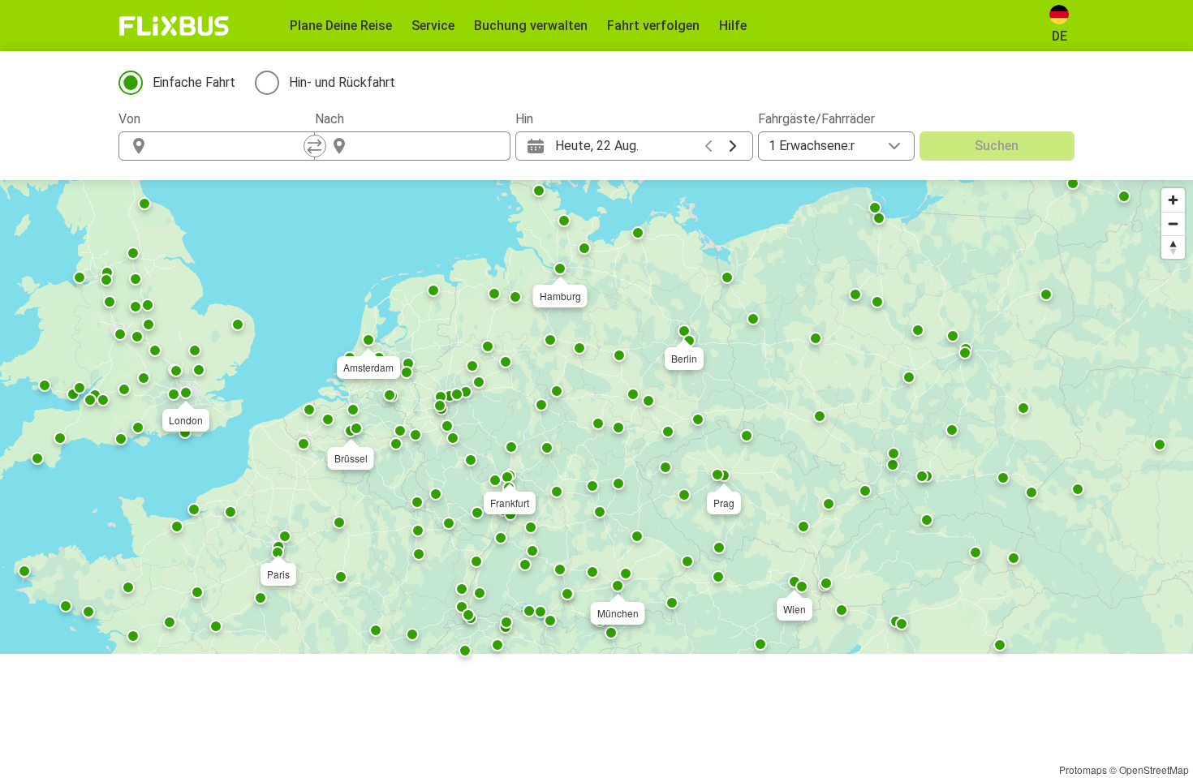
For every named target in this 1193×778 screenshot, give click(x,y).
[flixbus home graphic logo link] (174, 26)
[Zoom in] (1173, 200)
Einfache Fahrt (194, 82)
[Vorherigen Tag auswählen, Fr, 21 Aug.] (708, 146)
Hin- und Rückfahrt (342, 82)
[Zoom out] (1173, 223)
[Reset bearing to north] (1173, 247)
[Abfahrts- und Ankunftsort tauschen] (315, 146)
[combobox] (231, 146)
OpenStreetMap (1154, 769)
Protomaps (1083, 769)
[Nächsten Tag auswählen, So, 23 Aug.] (733, 146)
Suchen (997, 145)
